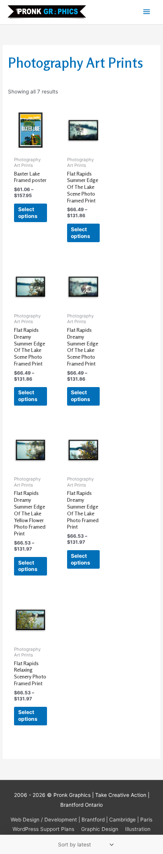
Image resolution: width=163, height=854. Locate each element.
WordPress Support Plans (43, 829)
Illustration (137, 829)
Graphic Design (99, 829)
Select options (28, 212)
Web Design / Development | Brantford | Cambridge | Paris (81, 820)
